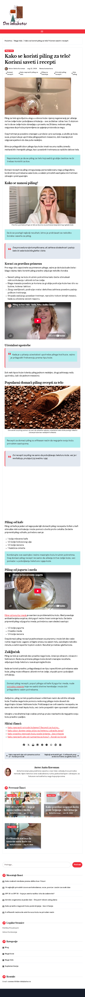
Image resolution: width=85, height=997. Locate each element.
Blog (7, 947)
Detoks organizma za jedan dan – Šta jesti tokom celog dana (31, 900)
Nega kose (9, 954)
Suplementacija (11, 966)
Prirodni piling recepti (60, 73)
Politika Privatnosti (10, 928)
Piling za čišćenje (45, 73)
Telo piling (75, 73)
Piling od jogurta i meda (16, 615)
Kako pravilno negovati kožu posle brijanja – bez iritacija (62, 808)
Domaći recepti (10, 73)
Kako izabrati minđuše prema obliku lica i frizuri (25, 881)
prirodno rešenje (15, 687)
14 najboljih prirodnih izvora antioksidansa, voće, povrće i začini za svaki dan (37, 887)
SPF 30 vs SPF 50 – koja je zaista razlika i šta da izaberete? (20, 810)
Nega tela (9, 50)
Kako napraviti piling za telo (29, 73)
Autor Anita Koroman (17, 68)
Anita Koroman (50, 767)
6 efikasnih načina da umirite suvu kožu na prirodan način (18, 841)
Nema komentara (46, 68)
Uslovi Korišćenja (9, 932)
